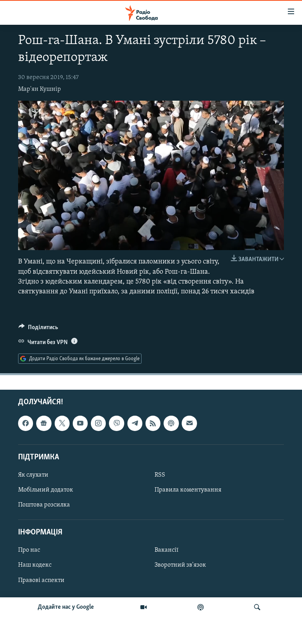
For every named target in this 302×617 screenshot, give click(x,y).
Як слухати (33, 475)
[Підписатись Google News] (43, 423)
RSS (160, 475)
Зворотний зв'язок (180, 565)
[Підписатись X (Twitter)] (62, 423)
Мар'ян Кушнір (39, 89)
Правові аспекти (41, 580)
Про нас (29, 550)
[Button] (38, 329)
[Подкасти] (200, 607)
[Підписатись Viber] (116, 423)
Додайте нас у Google (66, 607)
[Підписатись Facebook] (25, 423)
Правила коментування (188, 490)
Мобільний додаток (45, 490)
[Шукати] (257, 607)
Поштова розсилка (44, 505)
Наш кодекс (35, 565)
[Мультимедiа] (143, 607)
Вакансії (167, 550)
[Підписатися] (189, 423)
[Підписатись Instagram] (98, 423)
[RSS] (152, 423)
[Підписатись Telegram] (134, 423)
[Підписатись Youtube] (80, 423)
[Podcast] (171, 423)
